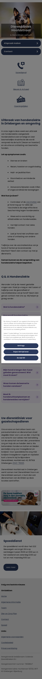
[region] (21, 339)
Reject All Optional (21, 352)
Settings (21, 346)
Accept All (21, 358)
